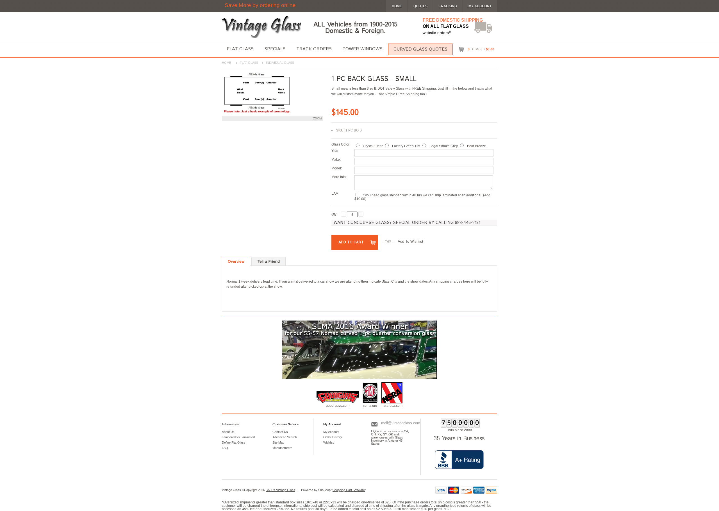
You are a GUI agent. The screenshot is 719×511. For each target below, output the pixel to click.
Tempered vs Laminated (238, 437)
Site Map (278, 442)
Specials (275, 49)
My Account (480, 6)
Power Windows (362, 49)
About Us (228, 431)
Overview (236, 261)
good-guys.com (337, 406)
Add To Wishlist (410, 241)
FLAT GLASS (249, 62)
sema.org (370, 406)
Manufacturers (282, 447)
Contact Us (280, 431)
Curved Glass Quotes (420, 49)
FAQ (225, 447)
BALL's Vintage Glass (280, 490)
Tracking (448, 6)
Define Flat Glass (233, 442)
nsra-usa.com (392, 406)
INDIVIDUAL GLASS (280, 62)
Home (226, 62)
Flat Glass (240, 49)
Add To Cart (351, 242)
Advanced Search (284, 437)
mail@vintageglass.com (400, 423)
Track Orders (314, 49)
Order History (332, 437)
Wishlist (328, 442)
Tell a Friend (268, 261)
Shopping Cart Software (349, 490)
